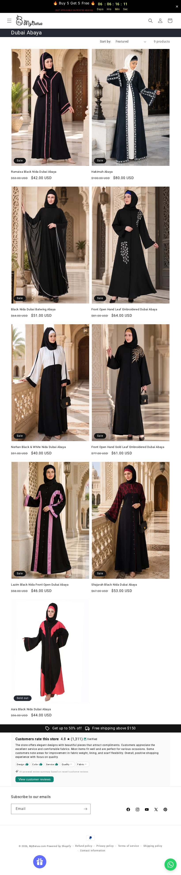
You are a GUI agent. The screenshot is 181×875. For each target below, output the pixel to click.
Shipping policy (152, 846)
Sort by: (105, 41)
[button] (9, 21)
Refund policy (83, 846)
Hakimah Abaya (102, 171)
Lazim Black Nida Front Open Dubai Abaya (39, 584)
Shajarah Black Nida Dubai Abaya (114, 584)
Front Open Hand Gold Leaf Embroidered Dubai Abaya (127, 447)
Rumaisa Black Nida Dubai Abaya (34, 171)
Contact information (92, 850)
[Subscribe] (85, 809)
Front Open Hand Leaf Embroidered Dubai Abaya (124, 309)
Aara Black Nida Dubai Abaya (31, 709)
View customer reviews (35, 779)
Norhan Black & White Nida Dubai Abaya (38, 447)
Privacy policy (105, 846)
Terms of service (128, 846)
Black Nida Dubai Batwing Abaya (33, 309)
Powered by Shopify (59, 846)
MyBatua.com (37, 846)
